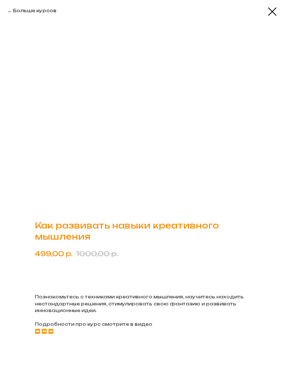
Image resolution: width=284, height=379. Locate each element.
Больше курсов (35, 10)
